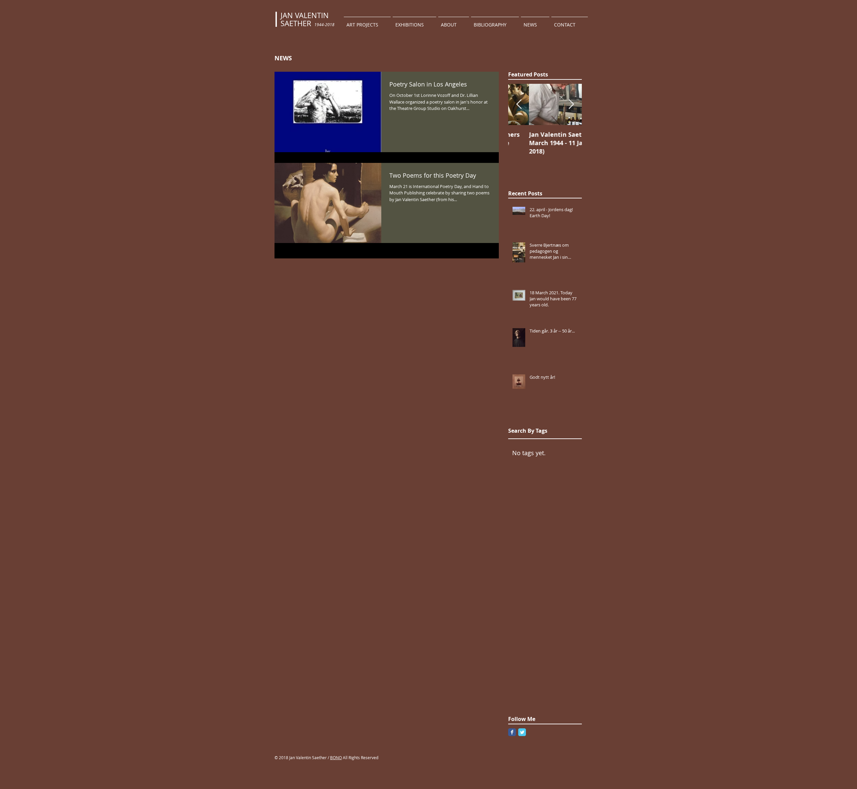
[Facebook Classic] (512, 732)
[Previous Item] (519, 104)
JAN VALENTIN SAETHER (305, 19)
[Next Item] (571, 104)
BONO (336, 757)
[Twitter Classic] (522, 732)
